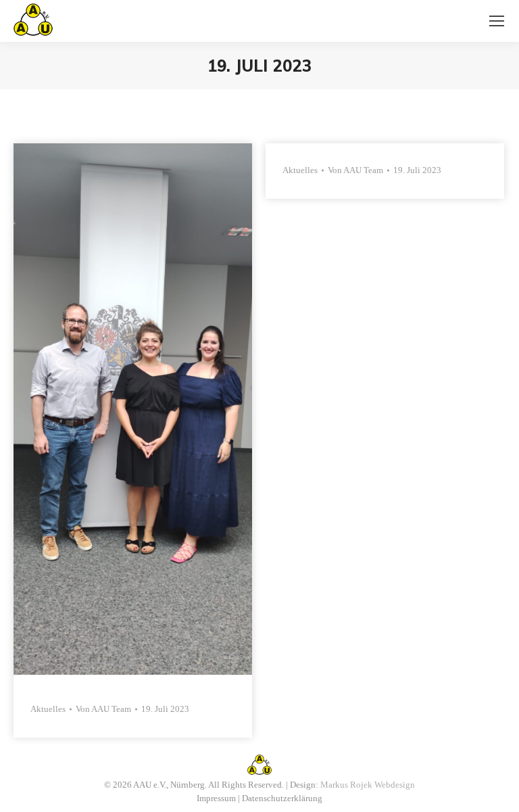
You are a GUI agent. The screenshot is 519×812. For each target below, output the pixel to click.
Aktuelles (48, 709)
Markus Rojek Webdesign (367, 785)
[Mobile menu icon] (496, 21)
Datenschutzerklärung (282, 798)
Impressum (216, 798)
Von (103, 709)
